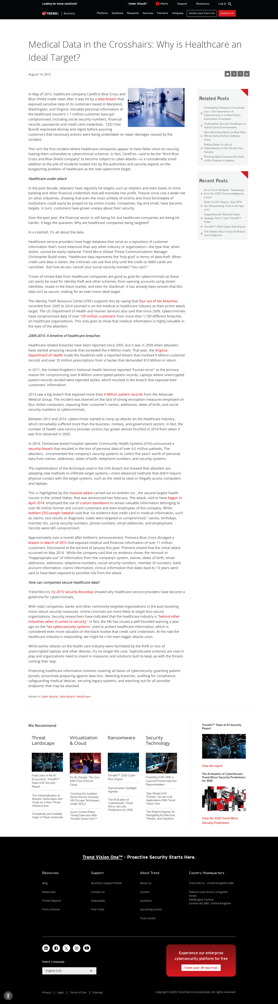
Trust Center (148, 918)
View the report (212, 765)
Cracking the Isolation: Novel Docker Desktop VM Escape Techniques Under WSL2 (84, 798)
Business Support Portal (106, 883)
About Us (145, 883)
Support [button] (182, 3)
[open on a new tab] (66, 948)
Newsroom (49, 892)
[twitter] (240, 74)
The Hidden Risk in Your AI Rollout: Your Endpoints (223, 233)
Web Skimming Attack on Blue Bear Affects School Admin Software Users (223, 136)
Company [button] (177, 13)
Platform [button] (102, 13)
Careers (145, 892)
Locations (146, 900)
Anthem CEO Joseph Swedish (51, 513)
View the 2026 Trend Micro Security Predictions (220, 819)
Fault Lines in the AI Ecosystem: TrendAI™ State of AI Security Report (46, 774)
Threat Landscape (43, 740)
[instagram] (76, 948)
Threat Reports (51, 900)
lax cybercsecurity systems (68, 626)
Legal (60, 992)
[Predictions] (224, 797)
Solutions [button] (117, 13)
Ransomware (121, 737)
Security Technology (158, 740)
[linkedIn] (247, 74)
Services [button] (148, 13)
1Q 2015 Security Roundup (72, 591)
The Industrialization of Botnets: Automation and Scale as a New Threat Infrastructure (47, 800)
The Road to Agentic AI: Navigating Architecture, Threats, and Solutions (160, 815)
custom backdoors (94, 503)
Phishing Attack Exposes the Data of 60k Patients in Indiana (222, 158)
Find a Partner (51, 909)
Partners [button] (162, 13)
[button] (69, 971)
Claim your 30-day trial (199, 966)
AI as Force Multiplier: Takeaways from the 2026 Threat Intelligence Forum (222, 193)
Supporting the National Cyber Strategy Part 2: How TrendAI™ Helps (221, 218)
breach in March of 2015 (47, 542)
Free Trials (97, 909)
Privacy (46, 992)
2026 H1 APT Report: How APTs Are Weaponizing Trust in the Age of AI (222, 205)
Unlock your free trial (201, 12)
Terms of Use (78, 992)
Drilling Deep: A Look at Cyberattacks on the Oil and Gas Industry (222, 148)
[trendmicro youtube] (87, 948)
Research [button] (133, 13)
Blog (45, 883)
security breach (40, 448)
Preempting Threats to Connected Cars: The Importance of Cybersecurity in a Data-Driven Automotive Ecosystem (223, 113)
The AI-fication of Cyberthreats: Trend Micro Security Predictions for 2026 (120, 804)
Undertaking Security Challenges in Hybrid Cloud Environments (223, 125)
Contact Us (227, 13)
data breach (107, 99)
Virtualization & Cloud (84, 740)
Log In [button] (222, 3)
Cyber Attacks (49, 696)
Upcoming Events (151, 909)
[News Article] (227, 74)
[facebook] (234, 74)
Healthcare (83, 696)
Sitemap (97, 992)
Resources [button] (202, 3)
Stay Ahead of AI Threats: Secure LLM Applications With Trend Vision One (160, 798)
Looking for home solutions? (59, 3)
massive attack (81, 493)
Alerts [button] (162, 3)
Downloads (98, 900)
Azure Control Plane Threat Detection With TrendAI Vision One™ (83, 815)
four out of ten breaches (158, 301)
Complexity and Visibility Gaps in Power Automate (47, 815)
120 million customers (98, 316)
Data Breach (67, 696)
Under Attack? (138, 3)
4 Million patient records (123, 394)
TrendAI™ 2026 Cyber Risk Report (224, 226)
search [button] (230, 4)
